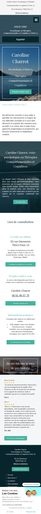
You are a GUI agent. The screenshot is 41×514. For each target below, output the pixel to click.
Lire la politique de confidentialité (12, 504)
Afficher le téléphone (21, 13)
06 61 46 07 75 (20, 295)
